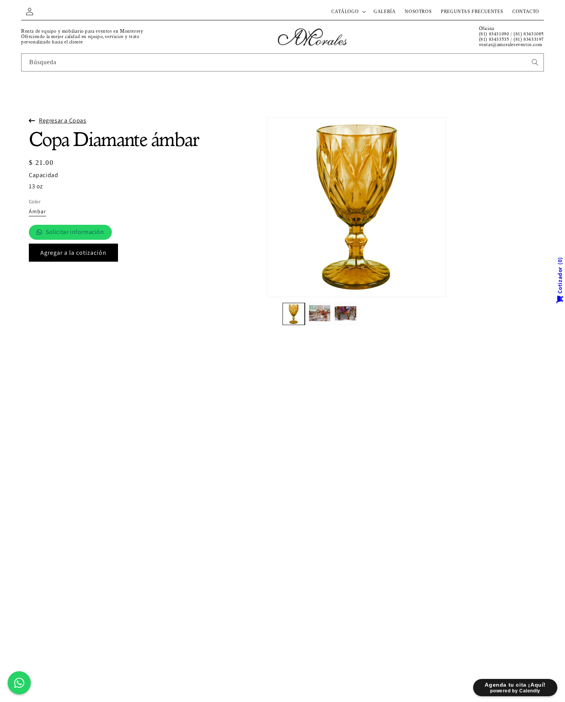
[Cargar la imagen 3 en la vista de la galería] (345, 314)
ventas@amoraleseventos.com (510, 45)
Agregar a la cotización (73, 253)
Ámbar (37, 212)
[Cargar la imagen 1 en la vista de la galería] (293, 314)
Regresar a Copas (62, 120)
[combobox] (282, 62)
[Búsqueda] (535, 62)
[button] (348, 11)
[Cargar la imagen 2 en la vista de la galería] (320, 314)
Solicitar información (75, 232)
